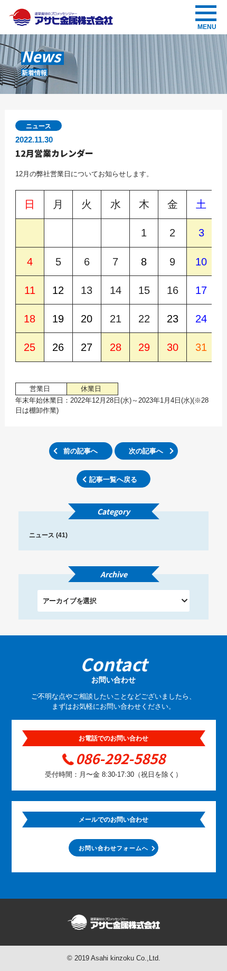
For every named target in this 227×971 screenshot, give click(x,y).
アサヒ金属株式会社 (61, 17)
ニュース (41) (48, 535)
